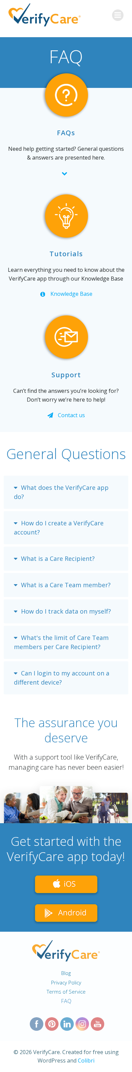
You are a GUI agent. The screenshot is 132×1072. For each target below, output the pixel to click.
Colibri (86, 1060)
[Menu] (118, 15)
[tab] (66, 492)
